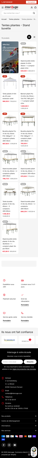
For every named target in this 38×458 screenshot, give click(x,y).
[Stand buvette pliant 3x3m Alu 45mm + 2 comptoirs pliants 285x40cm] (9, 157)
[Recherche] (34, 13)
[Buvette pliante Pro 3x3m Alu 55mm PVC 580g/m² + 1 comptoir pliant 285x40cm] (28, 120)
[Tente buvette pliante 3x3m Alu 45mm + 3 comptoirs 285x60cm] (9, 190)
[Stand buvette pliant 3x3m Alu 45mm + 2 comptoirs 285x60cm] (28, 190)
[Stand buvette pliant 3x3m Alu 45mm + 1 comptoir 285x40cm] (28, 157)
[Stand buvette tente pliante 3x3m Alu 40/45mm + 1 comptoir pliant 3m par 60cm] (9, 228)
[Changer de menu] (2, 7)
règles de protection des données (24, 369)
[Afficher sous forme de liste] (34, 37)
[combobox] (19, 13)
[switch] (34, 455)
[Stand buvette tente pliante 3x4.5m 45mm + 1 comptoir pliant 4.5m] (28, 50)
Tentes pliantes (14, 19)
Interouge (10, 452)
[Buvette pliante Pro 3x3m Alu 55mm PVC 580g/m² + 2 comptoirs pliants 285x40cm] (9, 120)
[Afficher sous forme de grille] (29, 37)
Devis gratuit (31, 2)
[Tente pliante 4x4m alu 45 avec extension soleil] (9, 82)
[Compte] (32, 7)
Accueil (4, 19)
